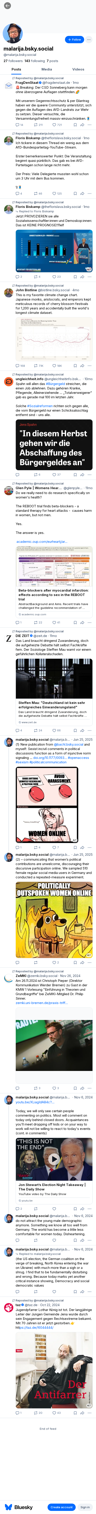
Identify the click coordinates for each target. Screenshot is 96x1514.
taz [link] (18, 1305)
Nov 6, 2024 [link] (82, 1097)
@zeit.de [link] (40, 636)
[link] (13, 61)
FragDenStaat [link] (27, 82)
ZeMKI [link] (21, 976)
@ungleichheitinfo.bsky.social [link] (63, 379)
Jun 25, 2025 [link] (82, 739)
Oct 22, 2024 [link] (49, 1305)
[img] (48, 16)
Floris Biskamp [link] (28, 138)
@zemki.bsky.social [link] (41, 976)
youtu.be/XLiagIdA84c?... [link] (35, 1102)
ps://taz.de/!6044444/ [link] (36, 1327)
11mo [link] (88, 488)
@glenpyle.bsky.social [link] (73, 488)
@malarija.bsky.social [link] (60, 739)
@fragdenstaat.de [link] (56, 82)
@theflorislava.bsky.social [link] (60, 138)
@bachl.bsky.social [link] (68, 744)
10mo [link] (88, 379)
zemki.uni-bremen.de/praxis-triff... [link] (42, 1003)
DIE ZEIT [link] (22, 636)
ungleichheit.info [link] (30, 379)
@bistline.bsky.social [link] (53, 290)
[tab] (16, 69)
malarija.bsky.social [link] (32, 739)
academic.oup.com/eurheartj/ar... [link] (42, 541)
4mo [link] (75, 290)
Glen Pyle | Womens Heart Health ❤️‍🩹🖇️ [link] (39, 488)
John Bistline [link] (26, 290)
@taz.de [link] (31, 1305)
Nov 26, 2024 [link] (69, 976)
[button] (7, 5)
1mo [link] (75, 82)
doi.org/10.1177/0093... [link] (50, 758)
